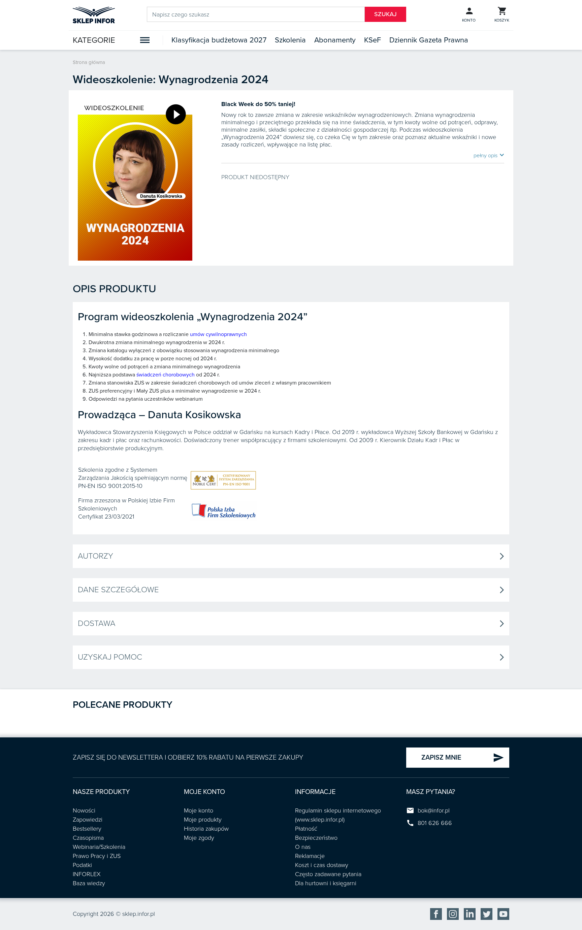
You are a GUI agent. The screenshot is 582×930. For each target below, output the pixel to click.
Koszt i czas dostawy (321, 865)
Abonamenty (335, 40)
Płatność (306, 828)
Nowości (84, 810)
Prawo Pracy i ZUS (97, 856)
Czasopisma (88, 837)
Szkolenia (290, 40)
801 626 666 (435, 823)
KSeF (372, 40)
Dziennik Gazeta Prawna (428, 40)
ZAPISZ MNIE (462, 757)
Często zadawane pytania (328, 874)
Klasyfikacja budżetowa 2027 (218, 40)
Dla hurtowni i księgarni (325, 883)
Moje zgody (199, 837)
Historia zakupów (206, 828)
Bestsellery (87, 828)
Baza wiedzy (89, 883)
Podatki (82, 865)
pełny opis (489, 155)
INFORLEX (87, 874)
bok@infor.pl (434, 810)
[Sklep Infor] (94, 14)
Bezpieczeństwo (316, 837)
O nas (303, 847)
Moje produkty (203, 819)
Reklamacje (310, 856)
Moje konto (198, 810)
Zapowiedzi (87, 819)
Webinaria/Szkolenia (99, 847)
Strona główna (89, 62)
